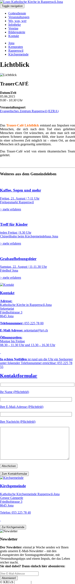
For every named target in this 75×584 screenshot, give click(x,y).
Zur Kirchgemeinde (13, 527)
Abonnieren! (9, 578)
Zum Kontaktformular (14, 473)
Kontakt (13, 36)
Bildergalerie (16, 32)
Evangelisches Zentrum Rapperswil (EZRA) (29, 111)
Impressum (23, 582)
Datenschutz (40, 582)
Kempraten (15, 47)
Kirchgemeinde (18, 54)
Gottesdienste (17, 13)
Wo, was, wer (17, 21)
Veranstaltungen (18, 17)
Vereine (13, 28)
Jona (11, 43)
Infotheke (14, 24)
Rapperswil (15, 50)
